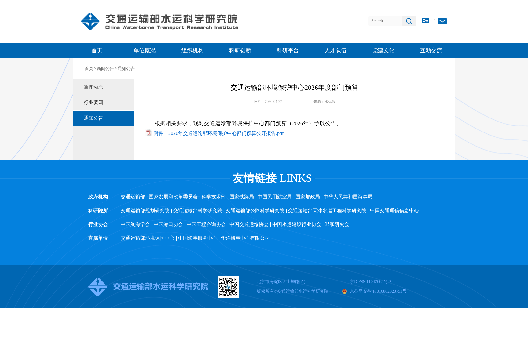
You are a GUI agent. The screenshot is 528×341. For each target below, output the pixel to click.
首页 (96, 50)
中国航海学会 (135, 224)
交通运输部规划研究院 (145, 210)
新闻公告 (105, 68)
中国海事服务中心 (197, 238)
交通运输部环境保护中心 (147, 238)
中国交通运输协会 (249, 224)
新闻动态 (93, 86)
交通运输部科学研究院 (197, 210)
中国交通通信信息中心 (394, 210)
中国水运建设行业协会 (296, 224)
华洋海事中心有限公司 (245, 238)
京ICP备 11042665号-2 (370, 281)
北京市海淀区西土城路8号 (281, 281)
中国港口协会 (168, 224)
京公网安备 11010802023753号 (378, 291)
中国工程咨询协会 (206, 224)
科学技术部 (213, 196)
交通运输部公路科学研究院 (255, 210)
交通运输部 (133, 196)
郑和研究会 (337, 224)
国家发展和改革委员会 (173, 196)
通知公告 (126, 68)
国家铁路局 (241, 196)
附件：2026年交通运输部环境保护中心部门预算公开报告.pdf (219, 133)
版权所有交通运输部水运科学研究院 (292, 291)
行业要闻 (93, 102)
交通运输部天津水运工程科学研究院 (327, 210)
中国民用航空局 (275, 196)
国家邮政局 (307, 196)
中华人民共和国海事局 (348, 196)
